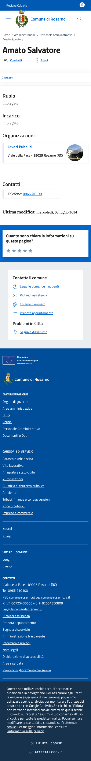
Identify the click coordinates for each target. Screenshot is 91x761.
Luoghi (7, 559)
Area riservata (13, 663)
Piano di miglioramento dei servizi (27, 670)
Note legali (10, 649)
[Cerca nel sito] (79, 19)
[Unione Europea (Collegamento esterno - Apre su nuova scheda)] (45, 361)
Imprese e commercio (18, 512)
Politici (7, 421)
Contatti (8, 77)
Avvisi (7, 536)
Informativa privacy (16, 642)
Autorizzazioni (13, 479)
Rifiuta (49, 743)
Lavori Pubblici (20, 147)
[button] (16, 5)
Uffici (6, 415)
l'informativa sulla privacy (25, 730)
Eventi (7, 566)
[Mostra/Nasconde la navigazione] (8, 18)
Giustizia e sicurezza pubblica (23, 485)
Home (6, 35)
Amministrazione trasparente (24, 636)
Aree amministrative (17, 408)
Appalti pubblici (14, 506)
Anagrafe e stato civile (19, 472)
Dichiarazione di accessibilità (23, 656)
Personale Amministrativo (56, 35)
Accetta (49, 752)
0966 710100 (32, 194)
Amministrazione (25, 35)
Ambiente (10, 492)
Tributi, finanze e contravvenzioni (27, 499)
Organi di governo (15, 401)
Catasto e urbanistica (18, 458)
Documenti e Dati (15, 435)
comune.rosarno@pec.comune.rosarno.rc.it (39, 597)
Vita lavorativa (13, 465)
